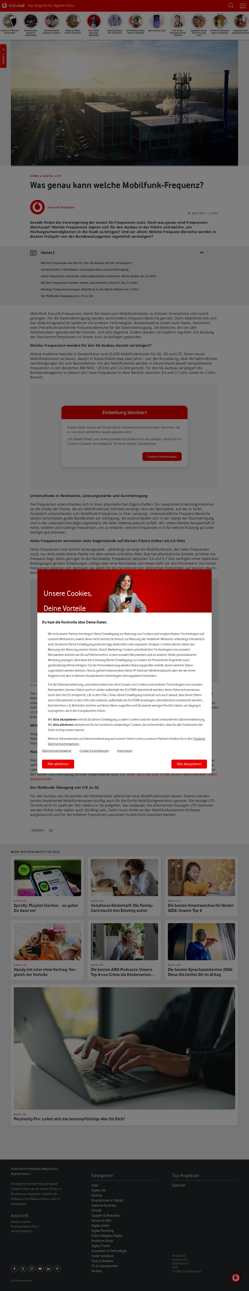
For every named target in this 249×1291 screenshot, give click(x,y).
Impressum (124, 751)
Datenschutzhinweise (56, 751)
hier (109, 644)
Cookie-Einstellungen (94, 751)
